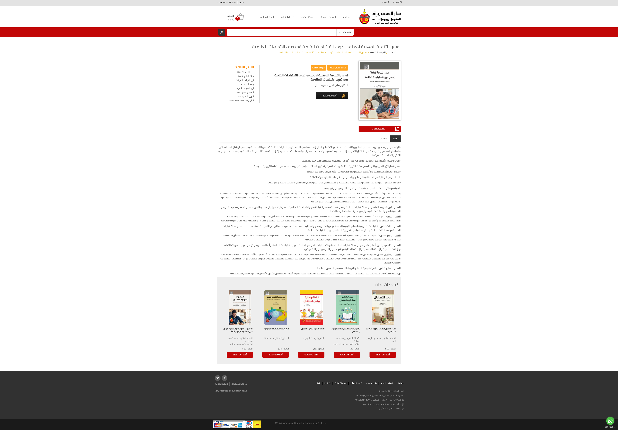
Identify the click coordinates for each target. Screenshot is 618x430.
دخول (241, 2)
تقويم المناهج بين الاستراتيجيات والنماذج (345, 330)
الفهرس (384, 138)
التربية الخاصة (378, 53)
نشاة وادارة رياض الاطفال (312, 328)
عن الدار (346, 17)
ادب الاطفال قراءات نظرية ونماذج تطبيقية (381, 330)
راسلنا (384, 2)
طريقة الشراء (307, 17)
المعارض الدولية (328, 17)
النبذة (395, 138)
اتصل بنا (396, 2)
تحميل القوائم (287, 17)
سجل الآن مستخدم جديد (226, 2)
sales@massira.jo (371, 404)
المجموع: (230, 16)
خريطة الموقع (221, 384)
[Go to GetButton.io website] (610, 427)
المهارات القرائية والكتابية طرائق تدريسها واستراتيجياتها (238, 330)
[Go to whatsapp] (610, 421)
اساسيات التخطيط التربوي (276, 328)
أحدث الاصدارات (267, 17)
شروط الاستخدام (239, 384)
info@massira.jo (388, 404)
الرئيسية (393, 53)
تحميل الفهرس (378, 129)
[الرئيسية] (380, 16)
